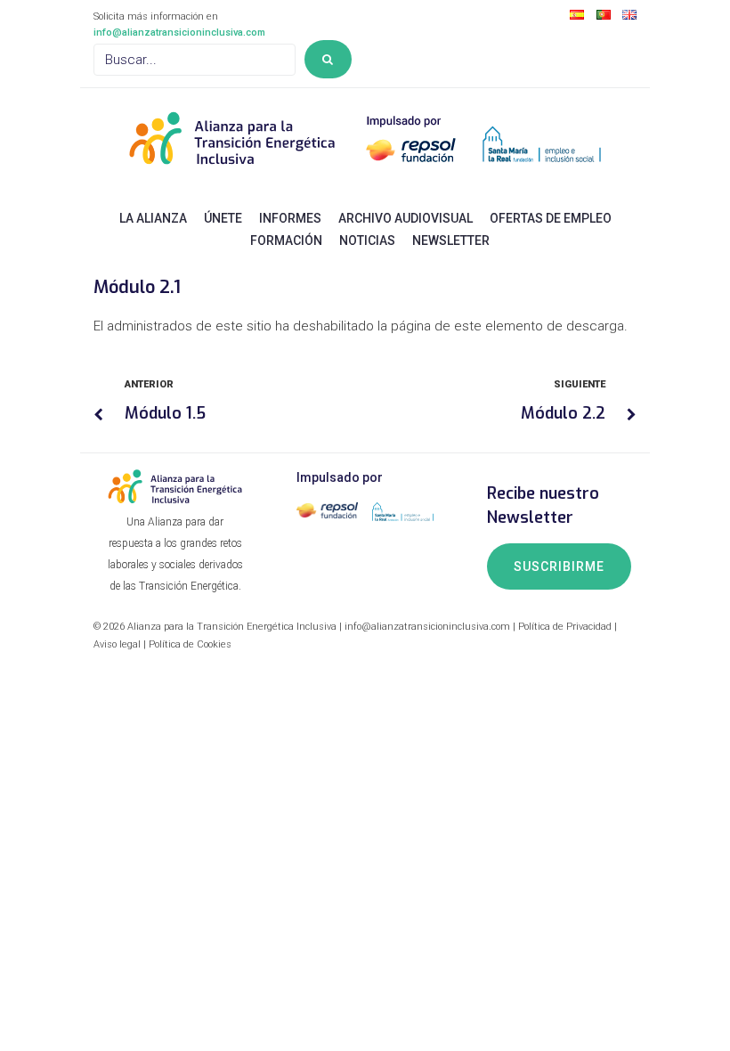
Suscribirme (559, 566)
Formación (286, 240)
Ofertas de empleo (551, 218)
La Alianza (153, 218)
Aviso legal (117, 644)
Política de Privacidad (565, 626)
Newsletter (451, 240)
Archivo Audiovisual (405, 218)
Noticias (367, 240)
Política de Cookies (190, 644)
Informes (290, 218)
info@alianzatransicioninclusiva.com (179, 32)
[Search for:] (194, 60)
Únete (223, 218)
